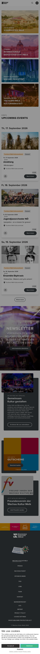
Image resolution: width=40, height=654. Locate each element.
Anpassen (20, 649)
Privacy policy (27, 651)
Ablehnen (29, 646)
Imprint (20, 651)
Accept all (10, 646)
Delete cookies (13, 651)
